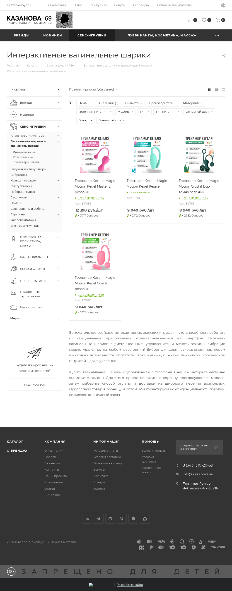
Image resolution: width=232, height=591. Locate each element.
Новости (50, 457)
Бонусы (99, 469)
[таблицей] (224, 89)
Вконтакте (87, 519)
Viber (122, 519)
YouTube (110, 519)
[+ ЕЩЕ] (217, 35)
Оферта (99, 488)
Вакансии (52, 463)
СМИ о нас (52, 495)
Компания (54, 441)
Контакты (51, 469)
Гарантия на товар (107, 463)
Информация (106, 441)
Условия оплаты (105, 450)
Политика (101, 476)
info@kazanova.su (198, 474)
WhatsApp (133, 519)
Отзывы (50, 488)
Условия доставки (107, 457)
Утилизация (53, 482)
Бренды (99, 482)
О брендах (17, 450)
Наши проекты (55, 476)
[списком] (217, 89)
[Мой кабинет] (223, 6)
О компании (53, 450)
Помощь (150, 441)
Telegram (99, 519)
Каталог (15, 441)
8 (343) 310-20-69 (198, 465)
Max (145, 519)
